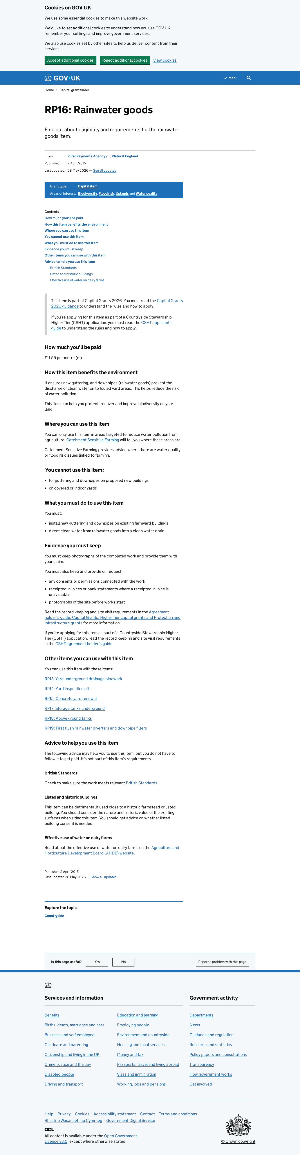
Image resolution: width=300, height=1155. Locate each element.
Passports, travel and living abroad (148, 1064)
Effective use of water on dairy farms (77, 280)
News (195, 1024)
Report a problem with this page (222, 962)
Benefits (52, 1015)
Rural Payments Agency (86, 156)
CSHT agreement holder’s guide (83, 643)
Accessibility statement (115, 1113)
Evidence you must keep (64, 249)
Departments (201, 1015)
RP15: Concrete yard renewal (71, 698)
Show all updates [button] (103, 877)
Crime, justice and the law (68, 1064)
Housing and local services (141, 1044)
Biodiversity (87, 193)
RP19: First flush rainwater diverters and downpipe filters (96, 728)
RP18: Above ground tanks (68, 718)
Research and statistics (211, 1044)
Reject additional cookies (124, 60)
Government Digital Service (130, 1120)
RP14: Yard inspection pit (67, 688)
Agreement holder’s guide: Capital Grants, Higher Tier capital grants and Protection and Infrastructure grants (113, 617)
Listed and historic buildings (71, 274)
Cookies (82, 1113)
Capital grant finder (74, 90)
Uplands (122, 193)
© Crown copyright (238, 1141)
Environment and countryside (143, 1034)
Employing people (133, 1024)
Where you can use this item (67, 230)
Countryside (54, 916)
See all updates (104, 170)
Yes (101, 962)
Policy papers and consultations (218, 1054)
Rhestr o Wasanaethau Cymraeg (73, 1120)
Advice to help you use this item (70, 262)
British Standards (64, 268)
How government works (211, 1074)
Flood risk (106, 193)
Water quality (146, 193)
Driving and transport (64, 1084)
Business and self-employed (70, 1034)
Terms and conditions (178, 1113)
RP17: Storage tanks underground (75, 708)
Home (49, 90)
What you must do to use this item (72, 243)
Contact (147, 1113)
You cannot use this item (64, 237)
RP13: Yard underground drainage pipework (83, 678)
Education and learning (137, 1015)
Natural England (125, 156)
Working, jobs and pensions (141, 1084)
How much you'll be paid (64, 218)
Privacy (64, 1113)
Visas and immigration (136, 1074)
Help (49, 1113)
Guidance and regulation (211, 1034)
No (127, 962)
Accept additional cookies (70, 60)
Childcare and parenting (66, 1044)
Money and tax (130, 1054)
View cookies (165, 60)
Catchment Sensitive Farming (92, 439)
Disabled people (59, 1074)
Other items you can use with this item (75, 255)
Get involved (201, 1084)
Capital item (88, 186)
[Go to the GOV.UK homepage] (62, 78)
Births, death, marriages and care (75, 1024)
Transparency (202, 1064)
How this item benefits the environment (76, 224)
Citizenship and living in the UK (72, 1054)
